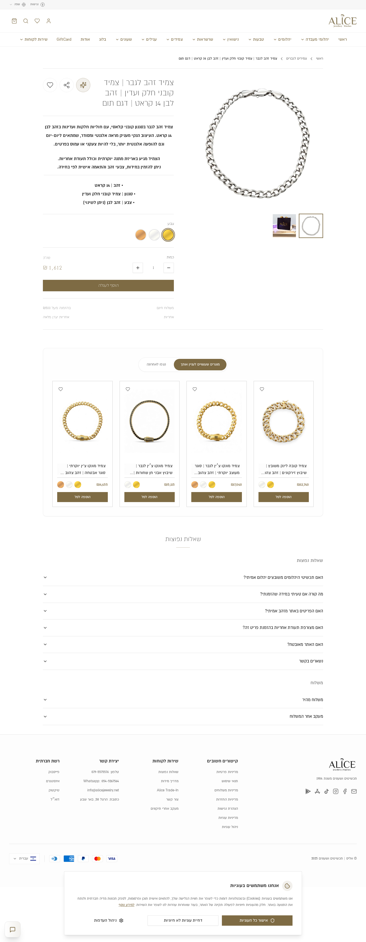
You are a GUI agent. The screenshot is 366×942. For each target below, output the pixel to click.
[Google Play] (308, 791)
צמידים (177, 39)
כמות (170, 257)
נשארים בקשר (311, 661)
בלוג (102, 39)
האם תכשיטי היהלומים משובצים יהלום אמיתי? (283, 577)
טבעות (258, 39)
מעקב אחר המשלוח (306, 716)
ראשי (342, 39)
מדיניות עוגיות (228, 817)
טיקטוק (54, 790)
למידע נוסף (126, 904)
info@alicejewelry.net (103, 790)
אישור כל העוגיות (254, 920)
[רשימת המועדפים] (37, 21)
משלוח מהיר (312, 700)
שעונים (126, 39)
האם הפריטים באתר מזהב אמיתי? (294, 611)
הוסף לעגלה (108, 285)
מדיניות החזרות (227, 799)
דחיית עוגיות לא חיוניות (183, 920)
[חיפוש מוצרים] (26, 21)
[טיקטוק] (326, 791)
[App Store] (317, 791)
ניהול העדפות (105, 920)
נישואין (233, 39)
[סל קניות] (14, 21)
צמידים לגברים (296, 58)
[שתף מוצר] (66, 85)
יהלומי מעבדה (317, 39)
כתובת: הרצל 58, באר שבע (99, 799)
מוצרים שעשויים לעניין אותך (200, 364)
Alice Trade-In (167, 790)
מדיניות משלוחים (226, 790)
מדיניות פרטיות (227, 772)
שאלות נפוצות (168, 772)
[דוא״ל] (354, 791)
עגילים (151, 39)
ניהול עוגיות (230, 827)
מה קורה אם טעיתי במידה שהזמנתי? (291, 594)
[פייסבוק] (345, 791)
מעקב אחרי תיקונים (164, 808)
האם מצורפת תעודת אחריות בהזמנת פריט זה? (283, 628)
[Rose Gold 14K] (194, 484)
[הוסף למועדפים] (50, 85)
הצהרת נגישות (228, 808)
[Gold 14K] (270, 484)
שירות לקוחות (36, 39)
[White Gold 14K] (261, 484)
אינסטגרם (52, 781)
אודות (85, 39)
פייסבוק (53, 772)
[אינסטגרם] (336, 791)
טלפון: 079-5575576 (105, 772)
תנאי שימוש (230, 781)
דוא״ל (55, 799)
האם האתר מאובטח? (305, 644)
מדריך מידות (169, 781)
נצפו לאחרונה (156, 364)
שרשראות (205, 39)
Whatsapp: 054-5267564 (101, 781)
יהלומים (284, 39)
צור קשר (172, 799)
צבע (171, 223)
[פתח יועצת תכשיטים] (12, 929)
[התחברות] (48, 21)
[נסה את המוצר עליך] (83, 85)
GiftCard (64, 39)
